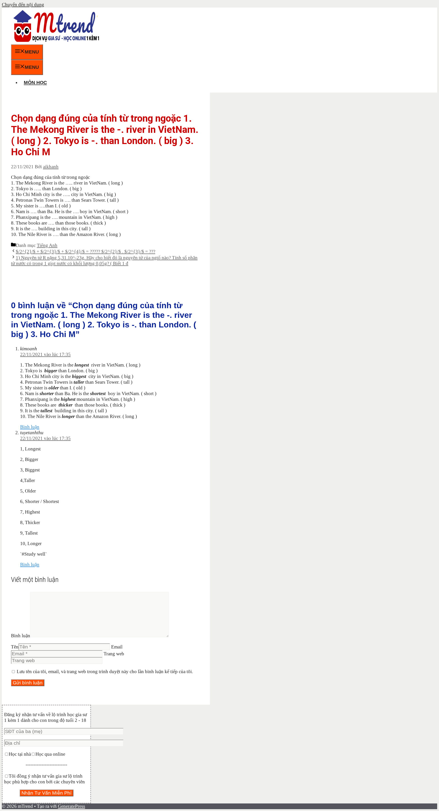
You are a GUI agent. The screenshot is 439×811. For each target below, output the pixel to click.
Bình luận (29, 427)
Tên (15, 647)
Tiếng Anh (47, 245)
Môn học (35, 82)
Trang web (114, 653)
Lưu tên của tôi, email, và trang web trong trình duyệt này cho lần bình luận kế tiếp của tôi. (105, 671)
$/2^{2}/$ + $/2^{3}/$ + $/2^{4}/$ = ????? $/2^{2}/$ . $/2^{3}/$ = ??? (85, 251)
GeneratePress (71, 806)
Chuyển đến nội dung (23, 4)
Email (117, 647)
